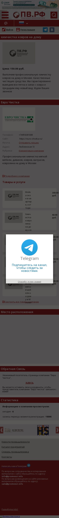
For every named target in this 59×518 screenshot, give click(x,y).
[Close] (53, 234)
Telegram (29, 258)
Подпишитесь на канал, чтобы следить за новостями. (29, 268)
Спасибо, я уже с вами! (29, 281)
